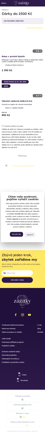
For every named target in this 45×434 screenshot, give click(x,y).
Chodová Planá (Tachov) (14, 65)
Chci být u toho (17, 280)
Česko (24, 375)
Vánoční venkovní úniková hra (17, 101)
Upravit (30, 235)
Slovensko (24, 380)
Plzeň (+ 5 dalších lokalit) (14, 108)
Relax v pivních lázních (13, 56)
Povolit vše (16, 234)
